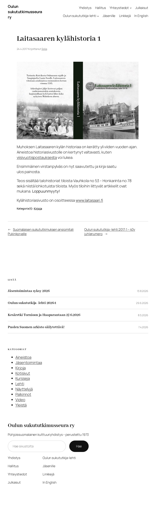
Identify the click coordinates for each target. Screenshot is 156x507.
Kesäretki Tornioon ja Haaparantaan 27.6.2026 (44, 315)
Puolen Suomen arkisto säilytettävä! (36, 327)
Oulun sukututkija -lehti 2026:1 (32, 303)
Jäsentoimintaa (28, 362)
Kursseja (22, 378)
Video (20, 399)
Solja (44, 49)
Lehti (19, 383)
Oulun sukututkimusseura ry (25, 12)
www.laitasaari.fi (89, 200)
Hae (79, 446)
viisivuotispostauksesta (37, 157)
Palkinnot (23, 394)
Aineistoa (23, 357)
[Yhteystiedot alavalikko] (131, 8)
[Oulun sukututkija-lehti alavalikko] (98, 16)
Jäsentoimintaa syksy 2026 (29, 291)
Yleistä (21, 405)
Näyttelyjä (24, 389)
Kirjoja (38, 208)
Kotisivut (22, 373)
